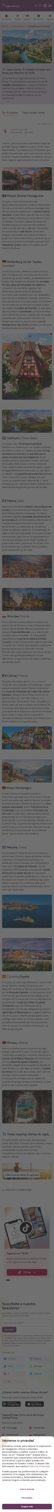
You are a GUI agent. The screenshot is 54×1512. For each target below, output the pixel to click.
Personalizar (27, 1497)
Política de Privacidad (39, 1466)
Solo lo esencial (27, 1489)
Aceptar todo (27, 1506)
